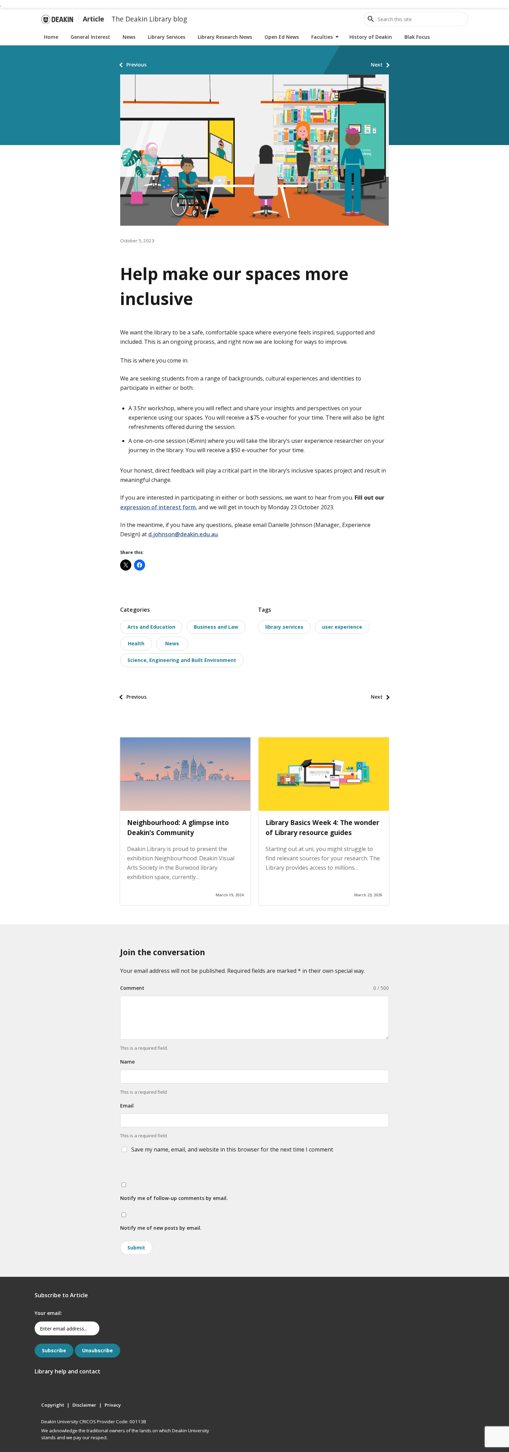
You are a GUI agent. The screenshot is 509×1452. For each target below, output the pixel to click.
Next (377, 64)
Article (93, 19)
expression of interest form (158, 507)
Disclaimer (84, 1405)
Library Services (166, 37)
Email (127, 1105)
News (129, 37)
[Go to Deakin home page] (57, 19)
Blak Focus (417, 37)
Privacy (113, 1405)
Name (127, 1061)
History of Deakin (370, 37)
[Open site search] (371, 19)
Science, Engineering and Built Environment (181, 660)
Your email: (48, 1313)
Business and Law (216, 627)
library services (284, 627)
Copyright (52, 1405)
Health (136, 643)
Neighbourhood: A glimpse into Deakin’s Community (178, 827)
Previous (136, 64)
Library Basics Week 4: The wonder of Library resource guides (322, 827)
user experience (342, 627)
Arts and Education (151, 627)
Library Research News (225, 37)
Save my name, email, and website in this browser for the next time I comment (232, 1149)
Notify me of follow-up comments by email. (174, 1198)
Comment (132, 988)
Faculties (322, 37)
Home (51, 37)
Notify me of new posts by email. (161, 1228)
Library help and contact (67, 1371)
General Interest (90, 37)
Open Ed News (282, 37)
